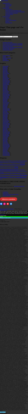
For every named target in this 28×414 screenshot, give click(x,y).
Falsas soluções (8, 22)
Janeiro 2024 (5, 93)
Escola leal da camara (7, 165)
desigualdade (2, 165)
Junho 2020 (5, 116)
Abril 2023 (5, 101)
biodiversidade (6, 162)
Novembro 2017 (6, 146)
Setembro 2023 (6, 97)
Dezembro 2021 (6, 108)
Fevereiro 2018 (6, 144)
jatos (15, 171)
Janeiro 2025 (5, 79)
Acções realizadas (9, 14)
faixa (7, 167)
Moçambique (23, 173)
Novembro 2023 (6, 95)
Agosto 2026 (5, 66)
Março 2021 (5, 112)
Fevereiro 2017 (6, 152)
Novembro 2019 (6, 124)
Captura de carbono (15, 162)
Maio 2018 (5, 140)
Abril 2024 (5, 89)
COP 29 (14, 164)
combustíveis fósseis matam (7, 164)
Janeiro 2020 (5, 122)
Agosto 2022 (5, 103)
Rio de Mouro (10, 177)
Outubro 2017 (6, 147)
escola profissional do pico (15, 165)
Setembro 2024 (6, 84)
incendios (21, 169)
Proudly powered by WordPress (7, 208)
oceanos (1, 175)
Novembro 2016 (6, 155)
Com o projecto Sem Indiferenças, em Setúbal (12, 43)
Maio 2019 (5, 129)
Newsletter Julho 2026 (7, 42)
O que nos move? (6, 16)
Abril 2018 (5, 141)
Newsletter (7, 15)
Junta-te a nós (8, 5)
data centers (18, 164)
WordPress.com (3, 210)
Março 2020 (5, 119)
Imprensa (7, 6)
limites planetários (24, 171)
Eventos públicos (6, 55)
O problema (8, 19)
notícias (4, 56)
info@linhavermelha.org (19, 186)
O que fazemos (6, 8)
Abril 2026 (5, 71)
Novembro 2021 (6, 110)
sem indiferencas (21, 177)
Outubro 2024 (6, 83)
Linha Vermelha (6, 3)
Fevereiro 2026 (6, 73)
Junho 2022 (5, 105)
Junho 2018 (5, 139)
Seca (15, 177)
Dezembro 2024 (6, 80)
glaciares (12, 167)
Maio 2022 (5, 106)
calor (9, 162)
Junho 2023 (5, 99)
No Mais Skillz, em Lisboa (8, 48)
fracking (9, 167)
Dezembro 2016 (6, 153)
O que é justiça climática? (10, 20)
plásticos (7, 175)
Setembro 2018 (6, 135)
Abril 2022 (5, 107)
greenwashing (5, 169)
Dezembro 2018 (6, 131)
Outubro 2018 (6, 134)
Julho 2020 (5, 114)
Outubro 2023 (6, 96)
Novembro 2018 (6, 133)
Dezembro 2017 (6, 145)
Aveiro (9, 161)
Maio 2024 (5, 88)
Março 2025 (5, 77)
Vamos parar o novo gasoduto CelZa (13, 10)
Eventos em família (7, 58)
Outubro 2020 (6, 113)
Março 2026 (5, 72)
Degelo (22, 164)
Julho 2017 (5, 150)
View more (2, 214)
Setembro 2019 (6, 127)
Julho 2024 (5, 85)
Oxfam (4, 175)
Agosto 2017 (5, 149)
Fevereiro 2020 (6, 121)
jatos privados (18, 171)
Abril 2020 (5, 118)
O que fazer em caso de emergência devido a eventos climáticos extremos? (15, 12)
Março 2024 (5, 90)
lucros (7, 173)
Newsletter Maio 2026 (7, 49)
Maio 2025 (5, 74)
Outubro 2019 (6, 125)
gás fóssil (14, 170)
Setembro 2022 (6, 102)
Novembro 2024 (6, 82)
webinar (1, 178)
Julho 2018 (5, 138)
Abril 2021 (5, 111)
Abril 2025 (5, 75)
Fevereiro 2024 (6, 91)
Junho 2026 (5, 68)
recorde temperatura (15, 175)
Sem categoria (6, 60)
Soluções (7, 21)
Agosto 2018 (5, 136)
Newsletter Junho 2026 (8, 46)
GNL (16, 167)
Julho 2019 (5, 128)
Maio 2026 (5, 69)
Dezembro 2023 (6, 94)
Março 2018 (5, 142)
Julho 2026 (5, 67)
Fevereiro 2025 (6, 78)
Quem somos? (8, 4)
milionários (18, 173)
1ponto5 (7, 17)
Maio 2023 (5, 100)
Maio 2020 (5, 117)
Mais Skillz (12, 173)
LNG (2, 173)
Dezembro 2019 (6, 123)
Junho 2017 (5, 151)
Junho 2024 (5, 86)
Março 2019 (5, 130)
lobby (5, 173)
